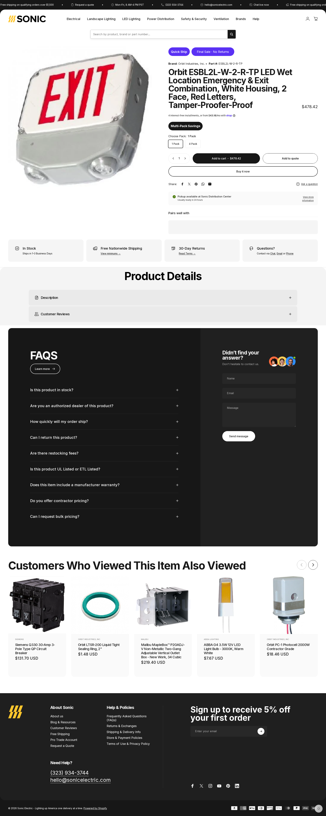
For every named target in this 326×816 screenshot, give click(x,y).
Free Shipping (60, 734)
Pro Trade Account (63, 740)
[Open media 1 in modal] (83, 120)
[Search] (232, 34)
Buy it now (243, 171)
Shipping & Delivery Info (124, 732)
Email (279, 253)
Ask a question (309, 184)
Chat (272, 253)
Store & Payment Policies (124, 738)
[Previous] (301, 565)
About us (56, 716)
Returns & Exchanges (122, 726)
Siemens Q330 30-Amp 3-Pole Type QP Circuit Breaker (35, 649)
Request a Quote (62, 746)
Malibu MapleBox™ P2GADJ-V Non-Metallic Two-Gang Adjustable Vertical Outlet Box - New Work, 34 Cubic (163, 651)
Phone (289, 253)
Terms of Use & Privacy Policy (128, 744)
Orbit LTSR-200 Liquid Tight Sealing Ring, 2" (99, 647)
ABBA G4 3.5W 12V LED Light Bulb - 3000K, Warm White (223, 649)
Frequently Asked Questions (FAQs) (126, 718)
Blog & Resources (62, 722)
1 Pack (175, 143)
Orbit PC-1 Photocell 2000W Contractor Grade (288, 647)
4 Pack (193, 143)
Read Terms (186, 253)
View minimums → (111, 253)
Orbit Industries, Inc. (191, 63)
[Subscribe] (261, 731)
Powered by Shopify (95, 808)
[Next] (313, 565)
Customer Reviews (63, 728)
